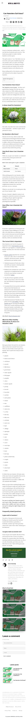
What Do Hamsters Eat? (14, 316)
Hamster (6, 15)
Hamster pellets (8, 255)
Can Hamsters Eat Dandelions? (12, 600)
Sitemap (20, 710)
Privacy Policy (8, 710)
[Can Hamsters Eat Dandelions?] (7, 669)
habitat (12, 275)
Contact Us (14, 710)
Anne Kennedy (13, 18)
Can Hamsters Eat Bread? (11, 629)
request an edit (14, 555)
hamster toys (7, 303)
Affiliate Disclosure (10, 706)
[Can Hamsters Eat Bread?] (7, 680)
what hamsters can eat (17, 246)
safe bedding (15, 301)
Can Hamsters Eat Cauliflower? (12, 614)
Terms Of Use (18, 706)
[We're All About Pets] (14, 3)
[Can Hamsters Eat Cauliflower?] (7, 674)
